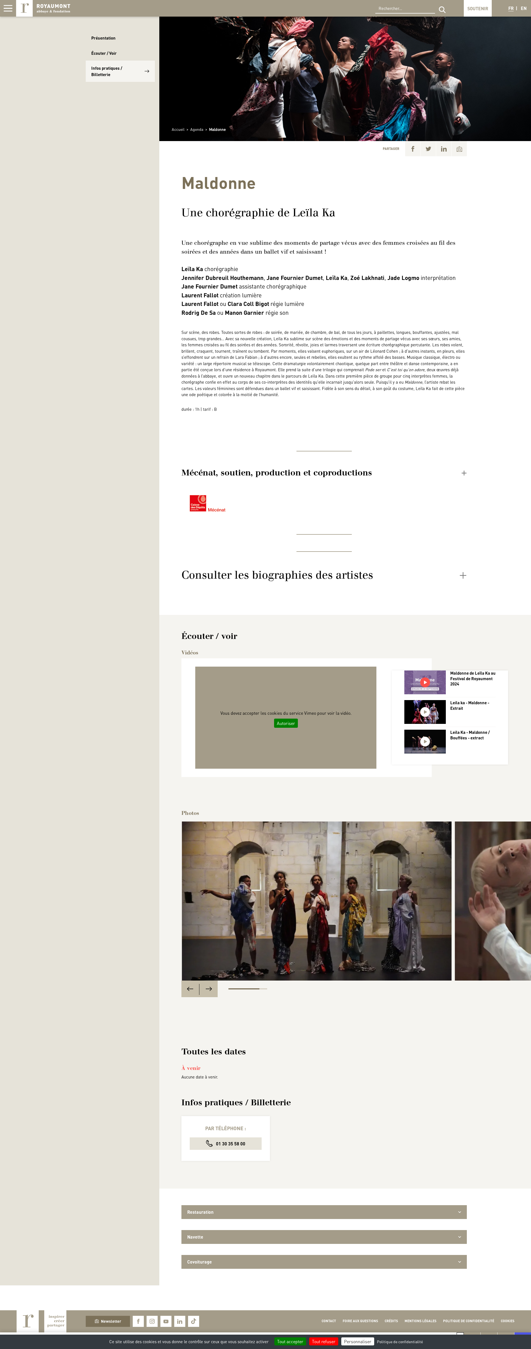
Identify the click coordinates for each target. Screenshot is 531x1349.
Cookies (507, 1321)
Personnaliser (357, 1341)
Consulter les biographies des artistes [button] (277, 574)
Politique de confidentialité (468, 1321)
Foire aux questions (360, 1321)
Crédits (391, 1321)
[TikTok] (193, 1321)
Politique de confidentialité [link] (400, 1341)
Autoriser (286, 723)
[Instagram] (152, 1321)
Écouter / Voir (104, 53)
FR (511, 8)
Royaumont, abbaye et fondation (43, 8)
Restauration (200, 1212)
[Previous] (190, 989)
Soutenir (477, 8)
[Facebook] (412, 148)
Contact (329, 1321)
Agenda (196, 129)
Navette (195, 1237)
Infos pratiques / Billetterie (106, 71)
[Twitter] (428, 148)
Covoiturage (199, 1262)
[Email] (459, 148)
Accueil (178, 129)
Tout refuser (323, 1341)
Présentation (103, 38)
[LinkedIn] (443, 148)
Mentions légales (420, 1321)
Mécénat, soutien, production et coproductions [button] (276, 473)
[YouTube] (165, 1321)
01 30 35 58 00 (230, 1144)
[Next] (209, 989)
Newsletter (111, 1321)
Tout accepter (290, 1341)
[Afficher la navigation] (8, 8)
